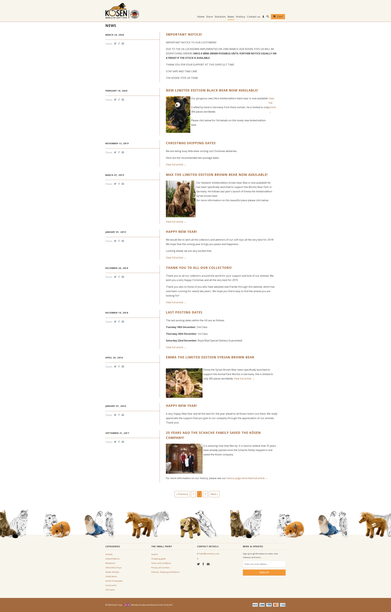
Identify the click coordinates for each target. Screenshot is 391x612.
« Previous (182, 494)
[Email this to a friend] (122, 43)
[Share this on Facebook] (118, 43)
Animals (109, 554)
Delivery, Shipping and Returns (165, 572)
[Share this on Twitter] (114, 43)
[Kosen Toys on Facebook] (203, 564)
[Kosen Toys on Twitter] (198, 564)
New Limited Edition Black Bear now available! (212, 90)
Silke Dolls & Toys (113, 567)
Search (154, 554)
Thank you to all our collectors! (199, 268)
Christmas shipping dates (191, 143)
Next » (214, 494)
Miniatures (110, 563)
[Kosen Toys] (126, 10)
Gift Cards (110, 589)
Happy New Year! (181, 232)
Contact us (253, 16)
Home (201, 16)
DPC (171, 605)
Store (209, 16)
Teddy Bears (111, 576)
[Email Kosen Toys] (208, 564)
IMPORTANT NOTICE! (184, 34)
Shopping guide (158, 558)
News (231, 16)
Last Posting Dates (184, 312)
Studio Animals (112, 572)
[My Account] (263, 17)
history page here (237, 478)
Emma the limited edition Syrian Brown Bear (210, 357)
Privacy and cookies (160, 567)
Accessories (111, 585)
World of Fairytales (114, 580)
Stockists (220, 16)
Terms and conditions (161, 563)
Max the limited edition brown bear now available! (217, 175)
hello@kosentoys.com (209, 553)
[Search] (268, 17)
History (240, 16)
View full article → (176, 164)
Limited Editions (112, 558)
